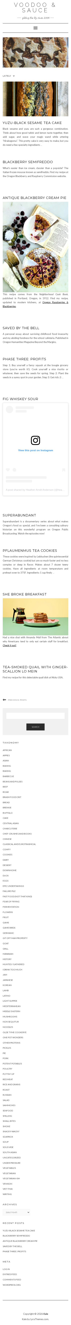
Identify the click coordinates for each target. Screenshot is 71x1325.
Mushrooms (10, 1016)
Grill (5, 948)
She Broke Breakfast (25, 594)
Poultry (7, 1068)
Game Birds (9, 927)
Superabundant (19, 515)
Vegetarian (9, 1173)
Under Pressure (12, 1163)
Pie (4, 1053)
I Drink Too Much (12, 969)
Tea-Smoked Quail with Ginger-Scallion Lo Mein (35, 669)
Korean (7, 985)
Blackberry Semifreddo (28, 162)
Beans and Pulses (12, 781)
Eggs (5, 880)
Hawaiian (8, 953)
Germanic (8, 933)
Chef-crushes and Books (17, 833)
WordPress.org (12, 1284)
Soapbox (8, 1136)
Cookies (7, 854)
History (7, 959)
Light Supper (10, 1000)
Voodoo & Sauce (35, 8)
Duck (6, 875)
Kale (46, 1313)
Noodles (8, 1027)
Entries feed (10, 1274)
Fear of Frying (11, 901)
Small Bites (9, 1121)
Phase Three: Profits (24, 359)
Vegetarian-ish (11, 1178)
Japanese (8, 980)
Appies (6, 755)
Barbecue (8, 776)
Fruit (6, 917)
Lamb (6, 990)
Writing (7, 1194)
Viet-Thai (8, 1188)
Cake (5, 818)
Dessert (7, 865)
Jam (5, 974)
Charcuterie (10, 828)
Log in (6, 1269)
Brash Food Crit (12, 797)
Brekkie (7, 807)
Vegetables (9, 1168)
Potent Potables (12, 1063)
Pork (6, 1058)
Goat (6, 943)
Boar (6, 792)
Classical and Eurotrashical (19, 844)
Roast (6, 1089)
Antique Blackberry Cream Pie (34, 198)
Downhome (10, 870)
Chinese (7, 839)
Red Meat (8, 1079)
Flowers (8, 912)
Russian (7, 1094)
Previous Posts (17, 700)
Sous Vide (8, 1147)
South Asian (10, 1152)
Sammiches (9, 1105)
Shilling (7, 1115)
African (7, 750)
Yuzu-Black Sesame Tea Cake (32, 123)
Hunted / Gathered (13, 964)
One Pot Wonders (13, 1037)
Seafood (8, 1110)
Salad (6, 1100)
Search (35, 727)
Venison (7, 1183)
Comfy (7, 849)
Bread (6, 802)
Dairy (6, 859)
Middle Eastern (11, 1011)
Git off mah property (15, 938)
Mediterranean (12, 1006)
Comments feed (12, 1279)
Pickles (7, 1047)
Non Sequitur (11, 1021)
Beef (5, 786)
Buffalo (8, 812)
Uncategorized (12, 1157)
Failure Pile (9, 891)
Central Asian (11, 823)
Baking (7, 765)
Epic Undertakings (13, 886)
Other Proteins (11, 1042)
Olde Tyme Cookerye (15, 1032)
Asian (6, 760)
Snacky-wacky (11, 1131)
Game (6, 922)
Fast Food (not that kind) (17, 896)
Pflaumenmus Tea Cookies (30, 551)
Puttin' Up (8, 1074)
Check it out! (9, 645)
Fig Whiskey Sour (20, 399)
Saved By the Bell (21, 328)
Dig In (35, 50)
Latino (6, 995)
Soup (6, 1141)
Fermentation (11, 906)
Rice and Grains (11, 1084)
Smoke (6, 1126)
